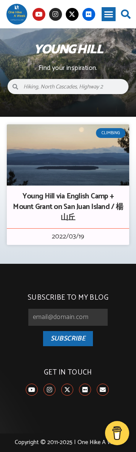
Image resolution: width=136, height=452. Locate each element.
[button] (109, 14)
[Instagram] (55, 14)
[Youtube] (38, 14)
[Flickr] (88, 14)
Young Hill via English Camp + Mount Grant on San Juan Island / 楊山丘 (68, 207)
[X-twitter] (72, 14)
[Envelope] (103, 390)
